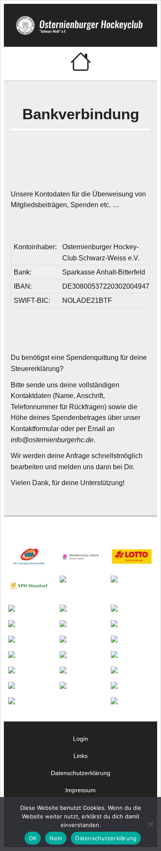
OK (33, 838)
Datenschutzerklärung (80, 773)
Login (80, 739)
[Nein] (150, 824)
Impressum (80, 790)
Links (80, 756)
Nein (55, 838)
